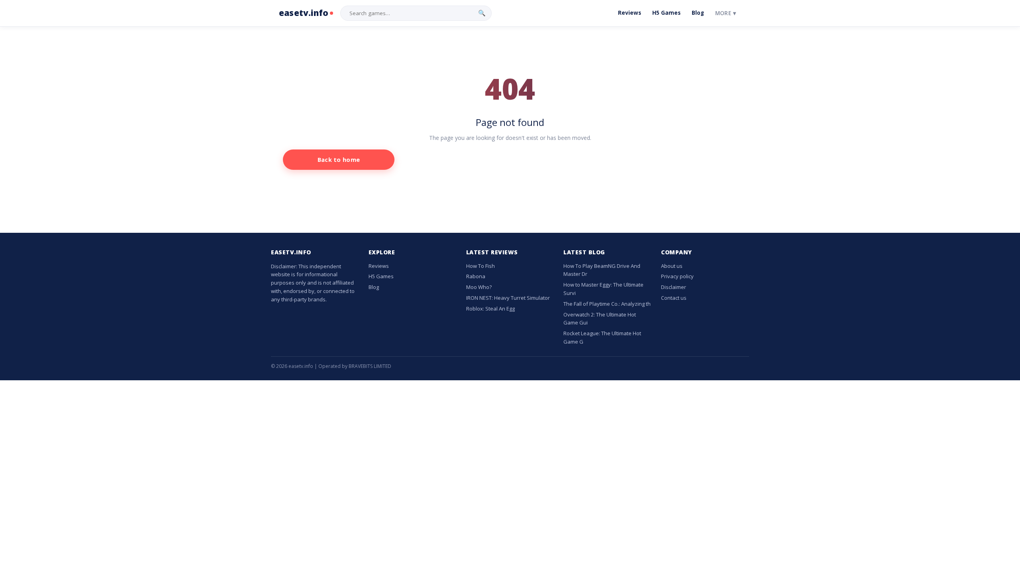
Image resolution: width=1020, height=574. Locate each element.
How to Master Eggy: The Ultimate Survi (603, 289)
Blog (698, 12)
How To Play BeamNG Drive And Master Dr (601, 270)
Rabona (475, 276)
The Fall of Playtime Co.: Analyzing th (607, 303)
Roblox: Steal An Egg (490, 308)
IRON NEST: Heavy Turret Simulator (508, 297)
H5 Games (666, 12)
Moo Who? (479, 287)
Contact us (674, 297)
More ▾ (725, 13)
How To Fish (480, 265)
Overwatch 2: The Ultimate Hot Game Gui (599, 318)
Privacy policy (677, 276)
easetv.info (303, 12)
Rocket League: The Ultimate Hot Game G (602, 337)
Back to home (339, 159)
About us (672, 265)
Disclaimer (673, 287)
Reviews (629, 12)
